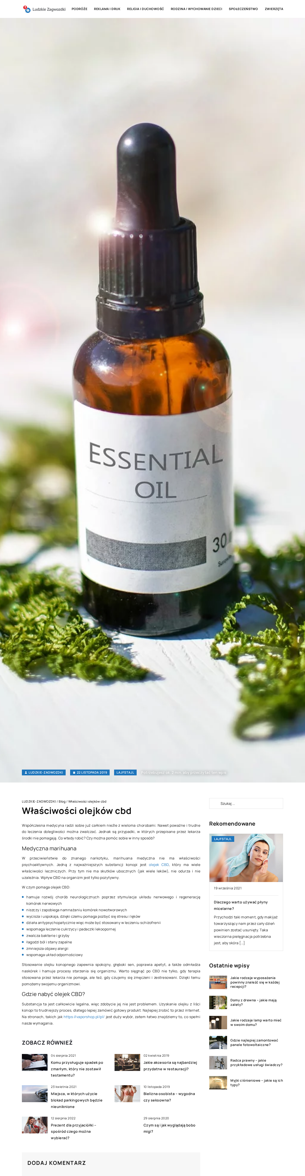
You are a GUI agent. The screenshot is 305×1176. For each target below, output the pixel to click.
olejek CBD (159, 864)
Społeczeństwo (243, 9)
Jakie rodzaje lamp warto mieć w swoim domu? (256, 1022)
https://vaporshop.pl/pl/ (84, 1016)
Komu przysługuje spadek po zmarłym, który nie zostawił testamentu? (77, 1069)
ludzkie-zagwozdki (46, 772)
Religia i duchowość (145, 9)
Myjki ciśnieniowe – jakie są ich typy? (256, 1082)
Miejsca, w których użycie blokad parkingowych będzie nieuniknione (76, 1100)
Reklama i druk (107, 9)
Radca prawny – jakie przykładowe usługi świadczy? (256, 1062)
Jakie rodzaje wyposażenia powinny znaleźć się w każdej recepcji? (255, 982)
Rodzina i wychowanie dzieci (196, 9)
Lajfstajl (125, 772)
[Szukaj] (214, 803)
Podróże (80, 9)
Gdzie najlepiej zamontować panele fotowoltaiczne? (254, 1042)
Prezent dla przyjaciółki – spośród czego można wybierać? (73, 1132)
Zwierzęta (274, 9)
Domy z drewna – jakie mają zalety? (253, 1002)
